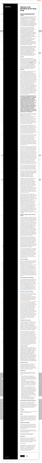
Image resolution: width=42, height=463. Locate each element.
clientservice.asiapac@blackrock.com (27, 290)
